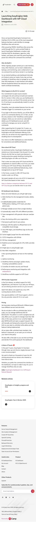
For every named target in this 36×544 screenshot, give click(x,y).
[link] (7, 4)
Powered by (5, 518)
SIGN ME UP (32, 491)
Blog (6, 11)
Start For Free (22, 4)
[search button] (14, 4)
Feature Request (7, 372)
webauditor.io (6, 271)
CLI (22, 370)
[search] (14, 4)
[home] (2, 11)
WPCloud (27, 370)
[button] (23, 4)
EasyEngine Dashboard (13, 370)
